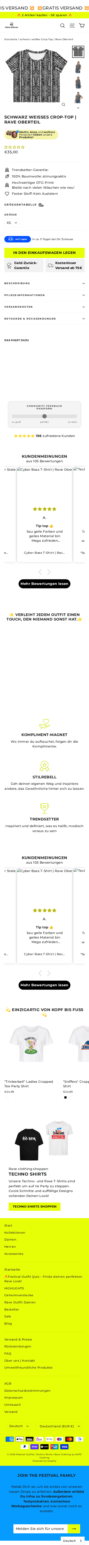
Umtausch (12, 1405)
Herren (10, 1247)
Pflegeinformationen (24, 295)
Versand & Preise (18, 1339)
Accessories (13, 1254)
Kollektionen (14, 1233)
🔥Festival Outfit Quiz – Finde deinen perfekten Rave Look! (43, 1279)
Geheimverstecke (18, 1295)
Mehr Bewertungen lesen (44, 584)
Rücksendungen (17, 1346)
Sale (7, 1316)
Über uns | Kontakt (19, 1361)
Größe (10, 214)
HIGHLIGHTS (14, 1288)
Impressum (13, 1397)
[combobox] (73, 1541)
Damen (10, 1239)
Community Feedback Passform (44, 407)
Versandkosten (18, 306)
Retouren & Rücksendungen (30, 318)
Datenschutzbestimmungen (27, 1391)
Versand (11, 1412)
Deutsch (16, 1426)
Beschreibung (17, 283)
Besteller (11, 1309)
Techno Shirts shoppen (34, 1206)
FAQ (7, 1353)
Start (8, 1225)
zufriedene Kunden (59, 436)
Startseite (10, 39)
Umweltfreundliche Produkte (28, 1367)
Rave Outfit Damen (20, 1302)
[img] (44, 509)
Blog (8, 1323)
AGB (7, 1383)
